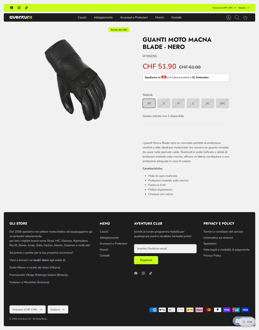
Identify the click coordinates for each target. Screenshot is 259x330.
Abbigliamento (103, 17)
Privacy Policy (212, 255)
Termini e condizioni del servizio (223, 232)
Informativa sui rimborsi (218, 238)
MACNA (151, 56)
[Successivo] (171, 8)
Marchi (159, 17)
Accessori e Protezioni (134, 17)
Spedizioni (209, 243)
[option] (74, 82)
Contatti (176, 17)
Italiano (242, 7)
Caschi (82, 17)
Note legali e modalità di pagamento (226, 250)
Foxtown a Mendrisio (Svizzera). (29, 282)
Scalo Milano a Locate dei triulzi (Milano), (35, 267)
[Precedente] (87, 8)
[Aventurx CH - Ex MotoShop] (20, 17)
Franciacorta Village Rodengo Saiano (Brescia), (38, 275)
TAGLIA (148, 95)
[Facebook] (11, 7)
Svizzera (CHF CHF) (223, 7)
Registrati (146, 260)
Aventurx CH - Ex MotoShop (32, 318)
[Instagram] (19, 7)
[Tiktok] (26, 7)
